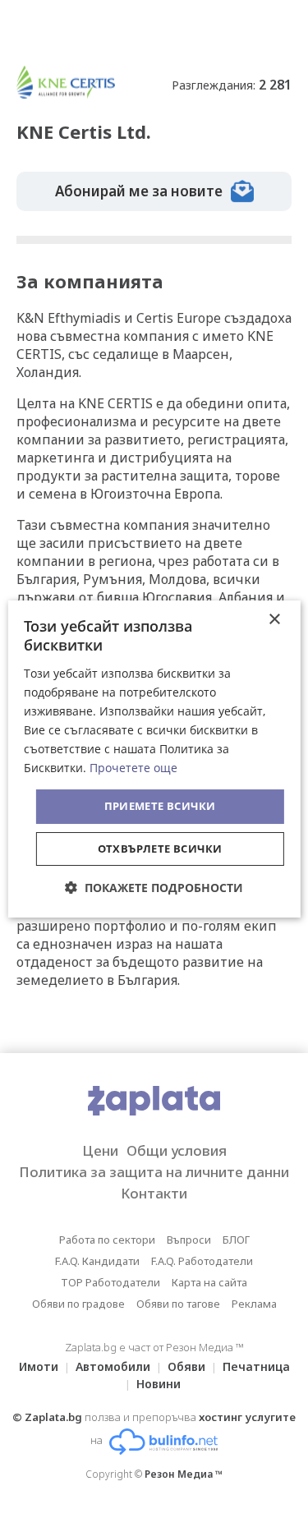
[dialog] (153, 759)
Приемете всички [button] (160, 805)
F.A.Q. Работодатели (202, 1261)
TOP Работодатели (110, 1282)
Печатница (256, 1366)
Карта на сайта (209, 1282)
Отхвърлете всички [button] (160, 848)
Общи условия (176, 1150)
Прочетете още (133, 767)
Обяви (186, 1366)
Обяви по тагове (178, 1303)
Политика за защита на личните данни (154, 1171)
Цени (100, 1150)
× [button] (274, 620)
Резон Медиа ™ (184, 1474)
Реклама (254, 1303)
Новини (158, 1384)
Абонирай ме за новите (139, 191)
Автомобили (113, 1366)
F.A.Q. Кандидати (97, 1261)
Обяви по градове (78, 1303)
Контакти (154, 1193)
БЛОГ (236, 1239)
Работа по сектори (107, 1239)
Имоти (38, 1366)
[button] (154, 887)
